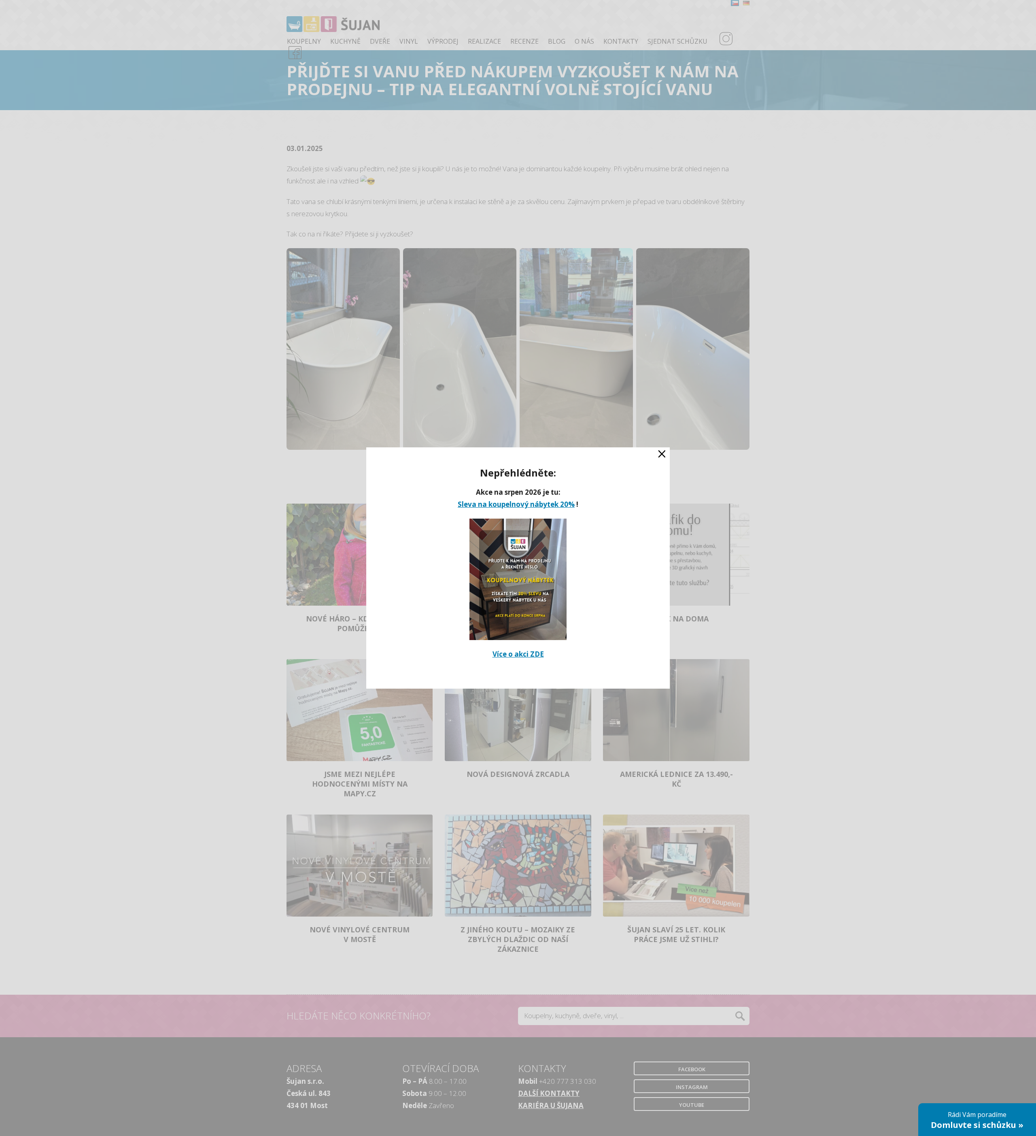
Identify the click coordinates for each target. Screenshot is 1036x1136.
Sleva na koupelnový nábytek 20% (516, 504)
